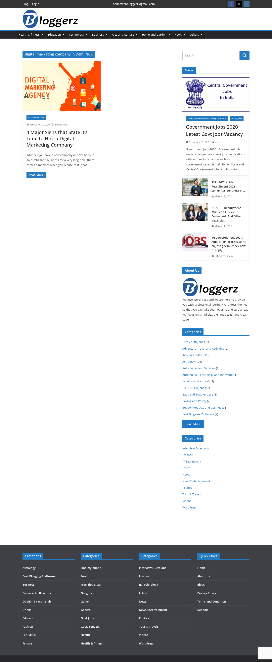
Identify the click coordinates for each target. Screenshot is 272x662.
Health (85, 635)
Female (27, 643)
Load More (193, 424)
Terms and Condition (211, 601)
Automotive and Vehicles (198, 368)
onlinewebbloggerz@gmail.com (134, 4)
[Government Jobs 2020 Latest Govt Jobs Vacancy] (215, 94)
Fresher (187, 455)
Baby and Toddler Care (197, 394)
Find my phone (91, 568)
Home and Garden (154, 34)
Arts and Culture (123, 34)
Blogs (201, 584)
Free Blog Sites (91, 584)
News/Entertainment (196, 481)
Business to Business (37, 593)
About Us (203, 576)
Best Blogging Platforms (198, 414)
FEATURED (29, 635)
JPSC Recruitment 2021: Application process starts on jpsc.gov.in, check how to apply (228, 244)
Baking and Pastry (194, 401)
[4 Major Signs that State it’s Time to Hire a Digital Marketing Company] (62, 86)
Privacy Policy (206, 593)
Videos (186, 501)
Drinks (27, 610)
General (86, 610)
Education (54, 34)
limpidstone (61, 124)
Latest (186, 468)
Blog (25, 4)
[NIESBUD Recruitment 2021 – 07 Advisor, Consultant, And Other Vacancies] (195, 217)
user (217, 142)
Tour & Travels (192, 494)
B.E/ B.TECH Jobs (193, 388)
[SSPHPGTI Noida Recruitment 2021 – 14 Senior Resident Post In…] (195, 189)
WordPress (189, 507)
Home (201, 568)
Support (202, 610)
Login (35, 4)
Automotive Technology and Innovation (208, 375)
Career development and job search (207, 118)
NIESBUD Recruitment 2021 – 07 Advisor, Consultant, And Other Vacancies (226, 214)
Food (84, 576)
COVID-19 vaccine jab (37, 601)
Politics (187, 488)
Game (85, 601)
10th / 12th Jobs (192, 342)
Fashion (28, 626)
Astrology (188, 362)
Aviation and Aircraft (196, 381)
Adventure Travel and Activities (203, 348)
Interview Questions (195, 448)
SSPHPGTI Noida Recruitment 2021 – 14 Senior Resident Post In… (228, 186)
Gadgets (86, 593)
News (178, 34)
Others (194, 34)
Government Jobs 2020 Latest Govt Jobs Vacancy (214, 130)
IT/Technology (36, 117)
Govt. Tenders (90, 626)
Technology (76, 34)
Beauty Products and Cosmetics (203, 407)
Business (98, 34)
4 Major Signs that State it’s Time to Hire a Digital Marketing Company (57, 138)
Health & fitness (29, 34)
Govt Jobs (237, 118)
